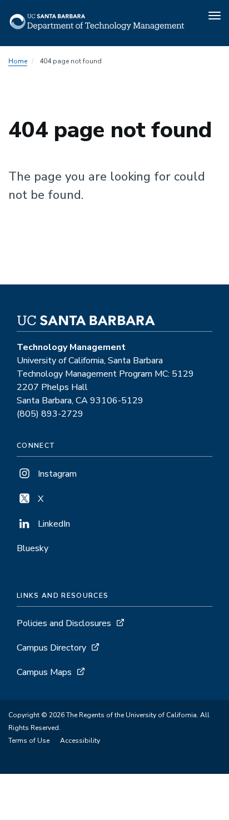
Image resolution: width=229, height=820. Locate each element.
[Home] (97, 30)
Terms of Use (28, 740)
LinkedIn (53, 524)
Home (17, 61)
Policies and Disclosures (64, 623)
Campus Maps (44, 672)
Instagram (56, 474)
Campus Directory (51, 648)
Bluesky (32, 548)
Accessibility (80, 740)
